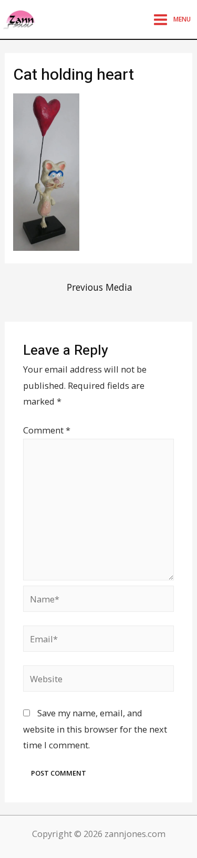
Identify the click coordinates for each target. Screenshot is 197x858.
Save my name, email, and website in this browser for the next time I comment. (95, 729)
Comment (46, 430)
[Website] (98, 680)
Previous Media (99, 287)
